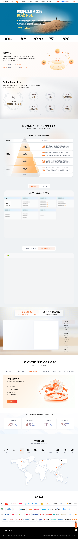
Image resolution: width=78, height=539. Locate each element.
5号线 (33, 296)
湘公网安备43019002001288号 (69, 536)
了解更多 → (12, 401)
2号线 (19, 294)
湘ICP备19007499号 (58, 536)
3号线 (40, 267)
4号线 (66, 267)
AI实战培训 (9, 371)
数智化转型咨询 (33, 371)
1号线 (11, 285)
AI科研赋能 (21, 371)
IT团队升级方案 (45, 371)
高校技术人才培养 (69, 371)
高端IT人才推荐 (57, 371)
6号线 (66, 296)
